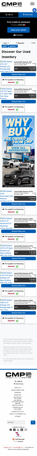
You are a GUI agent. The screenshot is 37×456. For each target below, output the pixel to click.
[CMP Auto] (12, 4)
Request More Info (18, 74)
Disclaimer (17, 409)
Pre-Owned (17, 398)
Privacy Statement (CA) (18, 414)
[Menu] (32, 4)
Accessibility (18, 447)
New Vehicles (18, 397)
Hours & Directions (17, 390)
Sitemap (17, 416)
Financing (17, 392)
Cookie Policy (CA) (18, 411)
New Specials (18, 400)
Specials (17, 403)
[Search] (33, 422)
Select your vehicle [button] (18, 30)
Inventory (17, 395)
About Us (17, 387)
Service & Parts (17, 405)
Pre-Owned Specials (18, 402)
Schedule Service (18, 407)
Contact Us (7, 447)
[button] (34, 10)
